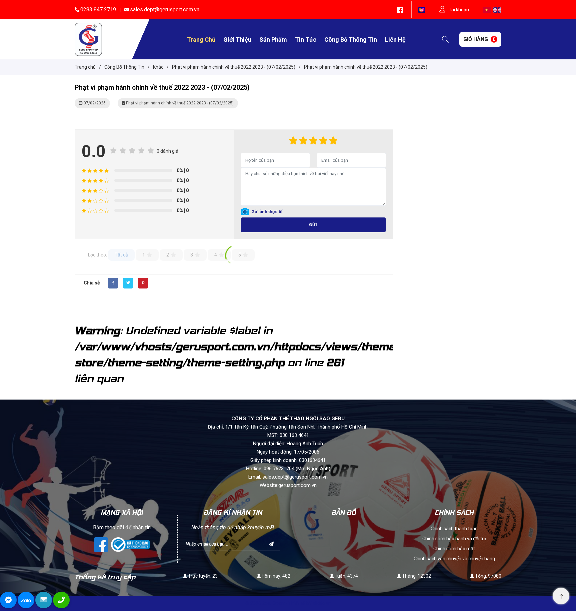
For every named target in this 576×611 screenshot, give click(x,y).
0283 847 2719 (98, 9)
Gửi (313, 224)
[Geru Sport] (88, 39)
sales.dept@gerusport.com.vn (164, 9)
